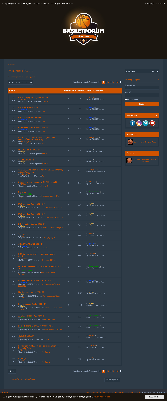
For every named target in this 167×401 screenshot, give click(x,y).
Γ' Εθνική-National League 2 (52, 208)
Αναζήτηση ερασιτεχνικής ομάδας (33, 97)
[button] (99, 82)
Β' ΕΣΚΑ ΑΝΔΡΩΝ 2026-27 (29, 117)
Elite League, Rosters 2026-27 (31, 292)
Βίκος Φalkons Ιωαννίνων (53, 330)
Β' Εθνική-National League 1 (53, 228)
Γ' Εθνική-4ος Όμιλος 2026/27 (31, 214)
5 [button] (113, 82)
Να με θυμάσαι (132, 99)
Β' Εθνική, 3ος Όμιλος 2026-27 (31, 224)
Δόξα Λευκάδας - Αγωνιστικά (31, 316)
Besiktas (22, 192)
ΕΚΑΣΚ (44, 154)
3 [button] (108, 82)
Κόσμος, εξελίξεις (48, 238)
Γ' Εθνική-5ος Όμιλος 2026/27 (31, 204)
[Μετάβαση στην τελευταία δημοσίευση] (95, 97)
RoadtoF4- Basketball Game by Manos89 (146, 160)
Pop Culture (46, 352)
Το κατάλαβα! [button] (154, 397)
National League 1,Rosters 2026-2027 (34, 280)
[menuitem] (32, 3)
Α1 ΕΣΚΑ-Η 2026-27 (27, 160)
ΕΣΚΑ (43, 111)
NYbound (24, 184)
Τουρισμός (23, 234)
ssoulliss (24, 258)
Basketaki (45, 101)
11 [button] (118, 82)
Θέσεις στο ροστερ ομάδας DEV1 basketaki (37, 182)
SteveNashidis (26, 194)
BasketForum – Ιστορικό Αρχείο (145, 142)
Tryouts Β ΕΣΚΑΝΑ (26, 336)
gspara (24, 109)
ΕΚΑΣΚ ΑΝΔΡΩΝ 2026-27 (29, 150)
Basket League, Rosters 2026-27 (32, 304)
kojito (23, 152)
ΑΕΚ (43, 176)
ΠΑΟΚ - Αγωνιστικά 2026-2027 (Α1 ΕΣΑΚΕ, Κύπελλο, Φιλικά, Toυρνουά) (37, 138)
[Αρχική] (83, 27)
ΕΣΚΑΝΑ (45, 248)
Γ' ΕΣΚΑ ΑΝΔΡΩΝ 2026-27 (29, 107)
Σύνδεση (128, 80)
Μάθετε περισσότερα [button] (101, 397)
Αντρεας (24, 338)
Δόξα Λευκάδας (49, 320)
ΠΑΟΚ (44, 144)
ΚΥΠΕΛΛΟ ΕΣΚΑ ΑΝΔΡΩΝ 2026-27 (33, 127)
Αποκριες (22, 358)
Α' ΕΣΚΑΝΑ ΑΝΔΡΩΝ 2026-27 (31, 244)
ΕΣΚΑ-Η (45, 164)
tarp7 (23, 236)
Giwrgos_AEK (26, 142)
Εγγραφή (137, 80)
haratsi (23, 99)
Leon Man (24, 350)
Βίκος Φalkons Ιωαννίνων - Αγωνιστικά (35, 326)
